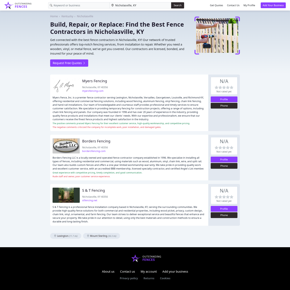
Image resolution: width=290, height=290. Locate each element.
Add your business (175, 271)
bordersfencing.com (94, 151)
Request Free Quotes (68, 63)
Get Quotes (216, 5)
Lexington (66, 236)
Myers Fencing (94, 80)
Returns (148, 278)
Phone (224, 105)
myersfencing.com (92, 91)
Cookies (165, 278)
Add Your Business (273, 5)
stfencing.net (89, 200)
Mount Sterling (102, 236)
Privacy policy (129, 278)
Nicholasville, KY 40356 (95, 87)
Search (178, 5)
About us (108, 271)
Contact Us (233, 5)
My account (149, 271)
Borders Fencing (96, 140)
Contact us (127, 271)
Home (54, 16)
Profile (224, 99)
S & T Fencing (93, 190)
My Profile (249, 5)
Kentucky (67, 16)
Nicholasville (85, 16)
